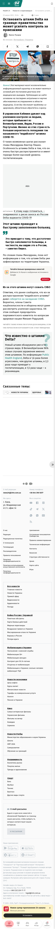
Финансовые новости (16, 690)
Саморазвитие (13, 747)
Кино (9, 708)
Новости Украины (14, 593)
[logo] (17, 3)
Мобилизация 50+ (14, 654)
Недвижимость (14, 759)
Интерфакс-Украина (23, 40)
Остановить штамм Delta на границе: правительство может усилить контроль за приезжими (43, 11)
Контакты (33, 549)
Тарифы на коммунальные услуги (21, 693)
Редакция (7, 534)
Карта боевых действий (17, 622)
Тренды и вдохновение (17, 770)
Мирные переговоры (16, 625)
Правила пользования (12, 555)
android (10, 848)
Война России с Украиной (19, 615)
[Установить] (27, 912)
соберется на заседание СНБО (26, 298)
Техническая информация (39, 544)
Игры (31, 569)
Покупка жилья (13, 766)
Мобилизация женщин (16, 658)
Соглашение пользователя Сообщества (39, 535)
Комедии (11, 722)
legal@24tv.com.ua (33, 893)
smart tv (10, 855)
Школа (10, 741)
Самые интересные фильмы (19, 712)
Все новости (13, 586)
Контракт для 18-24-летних (18, 661)
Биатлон (10, 792)
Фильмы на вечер (14, 718)
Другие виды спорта (15, 795)
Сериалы (11, 725)
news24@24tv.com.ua (12, 493)
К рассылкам (16, 832)
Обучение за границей (16, 751)
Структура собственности (39, 557)
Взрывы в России (14, 636)
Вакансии (33, 553)
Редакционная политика (12, 539)
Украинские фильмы (16, 715)
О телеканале (8, 543)
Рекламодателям (9, 551)
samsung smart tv (28, 855)
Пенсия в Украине (15, 700)
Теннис (10, 788)
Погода (10, 607)
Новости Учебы (15, 734)
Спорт (10, 778)
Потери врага (13, 639)
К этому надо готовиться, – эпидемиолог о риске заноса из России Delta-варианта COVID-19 (25, 214)
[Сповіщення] (52, 3)
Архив (31, 561)
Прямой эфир (13, 596)
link (31, 503)
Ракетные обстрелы (15, 618)
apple (28, 848)
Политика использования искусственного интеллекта (14, 566)
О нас (5, 530)
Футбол (10, 785)
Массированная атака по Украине (21, 632)
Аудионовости (13, 603)
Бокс (9, 781)
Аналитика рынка (14, 763)
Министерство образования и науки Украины (26, 737)
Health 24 (6, 11)
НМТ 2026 (11, 744)
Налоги (10, 696)
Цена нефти (12, 683)
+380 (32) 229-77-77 (17, 890)
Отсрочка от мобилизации (18, 665)
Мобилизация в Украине (19, 647)
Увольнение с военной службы (20, 651)
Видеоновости (13, 600)
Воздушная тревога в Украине (20, 629)
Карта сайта (34, 565)
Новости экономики (17, 679)
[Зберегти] (47, 47)
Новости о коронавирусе (23, 11)
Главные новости (14, 590)
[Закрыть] (50, 908)
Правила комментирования (40, 540)
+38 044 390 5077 (36, 493)
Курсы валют (12, 686)
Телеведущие (8, 547)
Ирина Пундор (15, 35)
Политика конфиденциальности (11, 560)
